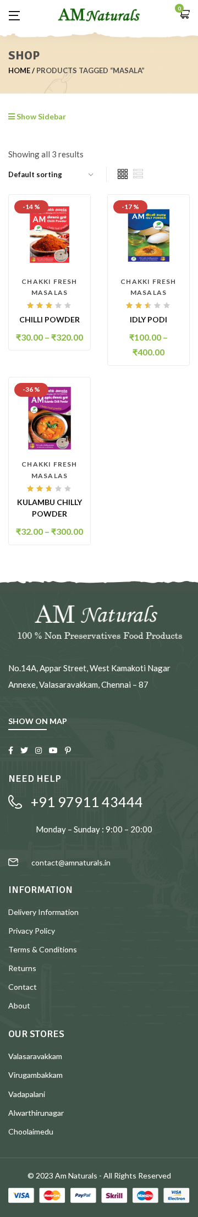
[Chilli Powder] (49, 234)
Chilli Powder (49, 319)
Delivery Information (43, 912)
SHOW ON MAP (37, 721)
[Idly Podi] (148, 234)
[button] (184, 15)
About (19, 1005)
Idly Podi (148, 319)
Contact (22, 986)
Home (19, 70)
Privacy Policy (31, 930)
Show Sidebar (40, 116)
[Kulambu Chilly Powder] (49, 416)
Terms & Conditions (42, 949)
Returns (22, 968)
